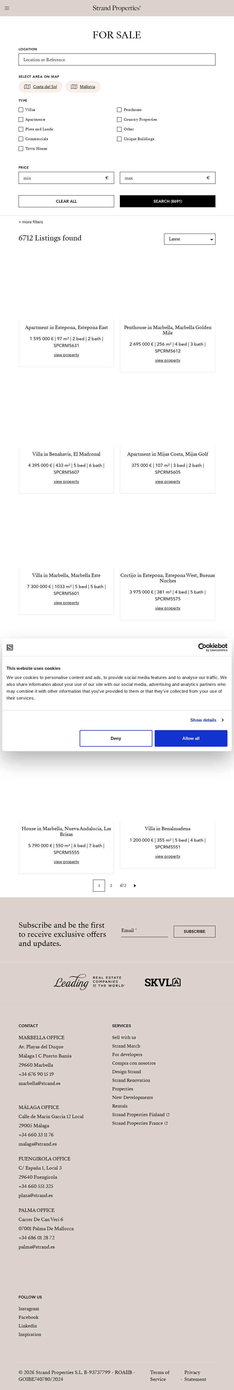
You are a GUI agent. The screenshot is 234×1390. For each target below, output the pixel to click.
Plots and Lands (39, 129)
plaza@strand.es (36, 1195)
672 (123, 885)
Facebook (29, 1317)
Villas (30, 109)
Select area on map (39, 76)
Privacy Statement (195, 1376)
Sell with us (124, 1037)
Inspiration (30, 1334)
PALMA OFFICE (37, 1210)
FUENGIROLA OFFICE (44, 1159)
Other (129, 129)
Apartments (35, 119)
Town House (36, 148)
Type (23, 100)
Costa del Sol (45, 86)
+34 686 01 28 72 (37, 1237)
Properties (122, 1089)
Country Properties (140, 119)
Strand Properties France (137, 1123)
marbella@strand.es (39, 1083)
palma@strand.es (37, 1247)
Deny (116, 738)
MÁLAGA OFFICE (39, 1107)
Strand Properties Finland (138, 1115)
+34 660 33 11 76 (36, 1135)
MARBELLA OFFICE (41, 1037)
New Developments (132, 1097)
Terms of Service (160, 1376)
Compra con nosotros (134, 1063)
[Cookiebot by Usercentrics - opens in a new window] (202, 647)
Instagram (29, 1309)
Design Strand (126, 1072)
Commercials (36, 139)
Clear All (66, 201)
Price (24, 167)
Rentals (120, 1106)
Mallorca (87, 86)
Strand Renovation (131, 1080)
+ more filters (31, 221)
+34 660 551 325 (36, 1186)
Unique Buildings (139, 139)
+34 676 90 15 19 (36, 1074)
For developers (127, 1055)
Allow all (190, 738)
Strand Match (126, 1046)
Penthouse (133, 109)
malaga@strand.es (38, 1144)
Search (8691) (168, 201)
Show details (203, 720)
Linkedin (28, 1326)
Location (28, 49)
